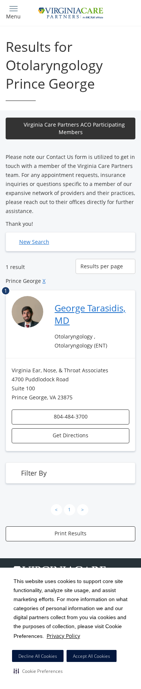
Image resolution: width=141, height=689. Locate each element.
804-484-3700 (71, 416)
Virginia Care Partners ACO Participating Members (74, 128)
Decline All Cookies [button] (37, 656)
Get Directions (70, 435)
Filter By (34, 472)
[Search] (119, 12)
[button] (38, 671)
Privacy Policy (63, 635)
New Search (34, 241)
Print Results (70, 533)
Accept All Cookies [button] (91, 656)
